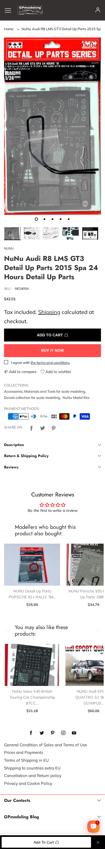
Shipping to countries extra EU (32, 768)
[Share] (31, 427)
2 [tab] (44, 219)
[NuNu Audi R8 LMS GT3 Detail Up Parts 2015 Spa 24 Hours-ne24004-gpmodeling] (52, 126)
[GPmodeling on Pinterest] (52, 733)
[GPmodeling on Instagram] (63, 733)
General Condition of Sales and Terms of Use (45, 744)
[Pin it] (53, 427)
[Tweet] (42, 427)
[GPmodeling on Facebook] (30, 733)
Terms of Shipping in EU (26, 760)
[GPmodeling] (30, 10)
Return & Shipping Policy (26, 455)
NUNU (9, 248)
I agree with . (41, 362)
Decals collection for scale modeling (32, 397)
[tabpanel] (52, 126)
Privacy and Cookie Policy (28, 783)
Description (14, 444)
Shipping (49, 312)
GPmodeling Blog (21, 817)
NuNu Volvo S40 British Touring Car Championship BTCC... (32, 697)
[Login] (98, 10)
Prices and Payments (23, 752)
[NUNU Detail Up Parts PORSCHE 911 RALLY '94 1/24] (32, 565)
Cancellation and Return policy (32, 775)
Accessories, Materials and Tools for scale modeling (44, 391)
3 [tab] (52, 219)
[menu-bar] (10, 10)
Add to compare (22, 371)
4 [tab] (60, 219)
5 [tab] (68, 219)
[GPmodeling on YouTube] (74, 733)
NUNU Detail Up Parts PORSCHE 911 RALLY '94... (32, 594)
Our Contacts (17, 800)
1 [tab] (36, 219)
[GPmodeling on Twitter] (41, 733)
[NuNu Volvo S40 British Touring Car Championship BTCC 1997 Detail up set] (32, 665)
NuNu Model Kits (75, 397)
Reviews (11, 467)
